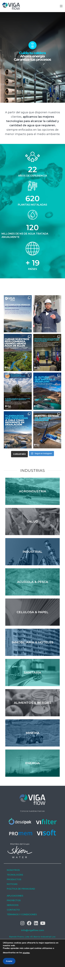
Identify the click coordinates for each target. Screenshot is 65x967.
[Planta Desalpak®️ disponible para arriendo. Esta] (47, 313)
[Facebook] (29, 923)
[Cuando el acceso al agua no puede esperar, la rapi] (47, 429)
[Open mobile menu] (61, 6)
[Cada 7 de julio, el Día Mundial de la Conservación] (18, 391)
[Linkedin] (36, 923)
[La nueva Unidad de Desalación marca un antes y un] (47, 352)
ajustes (26, 952)
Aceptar (9, 961)
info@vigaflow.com (32, 930)
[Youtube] (43, 923)
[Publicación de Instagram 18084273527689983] (18, 313)
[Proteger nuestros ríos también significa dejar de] (18, 352)
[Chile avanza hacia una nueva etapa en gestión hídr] (47, 391)
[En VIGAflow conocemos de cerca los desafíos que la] (18, 429)
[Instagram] (22, 923)
